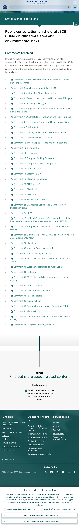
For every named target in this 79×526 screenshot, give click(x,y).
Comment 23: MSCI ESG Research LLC (31, 200)
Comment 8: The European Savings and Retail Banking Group (42, 122)
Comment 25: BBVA (22, 213)
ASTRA (56, 426)
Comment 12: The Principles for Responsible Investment (40, 143)
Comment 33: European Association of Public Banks (38, 267)
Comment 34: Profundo (24, 272)
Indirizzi (5, 439)
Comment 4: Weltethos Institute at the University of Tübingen (42, 98)
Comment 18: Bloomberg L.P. (27, 174)
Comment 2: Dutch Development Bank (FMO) (34, 88)
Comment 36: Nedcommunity (27, 286)
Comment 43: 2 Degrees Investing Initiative (33, 325)
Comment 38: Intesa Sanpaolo (27, 296)
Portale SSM (58, 434)
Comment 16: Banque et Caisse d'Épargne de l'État (37, 164)
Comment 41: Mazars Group (26, 311)
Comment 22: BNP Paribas (26, 195)
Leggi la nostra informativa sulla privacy (22, 509)
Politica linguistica (36, 441)
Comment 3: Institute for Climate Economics (34, 93)
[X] (45, 471)
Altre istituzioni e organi (12, 432)
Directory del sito (9, 459)
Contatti (5, 436)
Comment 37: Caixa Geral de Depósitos (32, 291)
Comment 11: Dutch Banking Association (32, 138)
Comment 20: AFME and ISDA (27, 184)
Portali (56, 423)
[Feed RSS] (74, 471)
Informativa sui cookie (37, 438)
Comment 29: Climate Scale (26, 243)
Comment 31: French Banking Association (33, 254)
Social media (8, 450)
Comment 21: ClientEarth (25, 189)
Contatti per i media (11, 447)
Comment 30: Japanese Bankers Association (34, 248)
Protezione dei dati (36, 445)
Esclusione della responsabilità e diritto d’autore (38, 428)
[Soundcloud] (68, 471)
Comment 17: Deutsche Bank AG (29, 169)
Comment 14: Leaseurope (25, 153)
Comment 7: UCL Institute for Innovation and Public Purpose (42, 117)
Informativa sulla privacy (38, 434)
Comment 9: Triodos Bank (25, 127)
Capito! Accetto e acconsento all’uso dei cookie (41, 515)
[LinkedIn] (51, 471)
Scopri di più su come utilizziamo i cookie (59, 509)
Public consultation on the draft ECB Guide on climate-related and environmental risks (40, 395)
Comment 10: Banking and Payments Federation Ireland (40, 133)
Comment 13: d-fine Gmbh (26, 148)
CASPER (56, 430)
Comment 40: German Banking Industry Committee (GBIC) (41, 306)
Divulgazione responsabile (39, 454)
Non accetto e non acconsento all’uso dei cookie (41, 521)
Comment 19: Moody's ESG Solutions (31, 179)
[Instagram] (57, 471)
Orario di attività (9, 443)
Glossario (6, 428)
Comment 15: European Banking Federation (34, 158)
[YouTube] (62, 471)
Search (68, 7)
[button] (74, 2)
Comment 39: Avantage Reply (27, 301)
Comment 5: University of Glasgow (29, 104)
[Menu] (75, 7)
